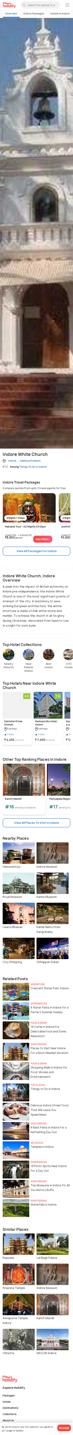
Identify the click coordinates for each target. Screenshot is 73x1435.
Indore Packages (34, 13)
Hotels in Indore (60, 13)
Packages (9, 1395)
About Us (8, 1420)
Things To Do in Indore (33, 466)
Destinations (10, 1407)
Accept (64, 1428)
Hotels (7, 1401)
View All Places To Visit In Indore (36, 823)
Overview (11, 13)
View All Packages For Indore (36, 551)
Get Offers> (42, 539)
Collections (9, 1414)
